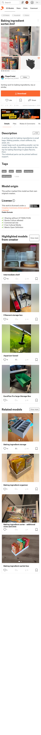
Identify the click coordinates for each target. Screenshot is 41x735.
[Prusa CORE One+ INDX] (20, 114)
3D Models (6, 15)
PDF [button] (36, 133)
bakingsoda (6, 176)
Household (17, 15)
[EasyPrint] (22, 2)
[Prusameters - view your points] (26, 2)
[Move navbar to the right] (38, 8)
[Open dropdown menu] (38, 20)
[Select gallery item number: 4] (22, 310)
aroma (19, 171)
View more (34, 238)
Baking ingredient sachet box (16, 566)
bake (4, 171)
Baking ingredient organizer (15, 485)
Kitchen (27, 15)
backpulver (28, 171)
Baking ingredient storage (14, 444)
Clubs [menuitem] (25, 8)
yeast (11, 171)
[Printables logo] (2, 8)
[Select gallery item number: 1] (17, 310)
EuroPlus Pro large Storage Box (17, 396)
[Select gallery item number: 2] (18, 310)
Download (21, 93)
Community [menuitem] (34, 8)
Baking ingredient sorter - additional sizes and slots (19, 525)
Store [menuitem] (19, 8)
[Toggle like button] (4, 278)
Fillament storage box (13, 315)
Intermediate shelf (11, 275)
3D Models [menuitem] (10, 8)
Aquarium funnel (10, 356)
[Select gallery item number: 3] (20, 310)
